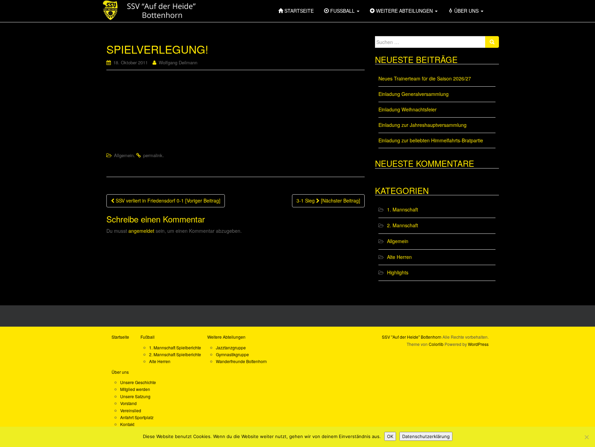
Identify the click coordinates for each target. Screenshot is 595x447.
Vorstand (128, 403)
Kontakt (127, 424)
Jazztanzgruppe (231, 347)
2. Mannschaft (402, 225)
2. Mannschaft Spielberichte (175, 354)
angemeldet (141, 230)
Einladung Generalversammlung (413, 93)
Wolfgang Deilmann (178, 62)
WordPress (478, 344)
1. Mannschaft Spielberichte (175, 347)
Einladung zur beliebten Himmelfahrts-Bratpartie (430, 140)
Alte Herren (399, 256)
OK (390, 436)
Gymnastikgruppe (232, 354)
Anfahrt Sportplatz (137, 417)
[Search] (492, 42)
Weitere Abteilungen (226, 337)
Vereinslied (130, 410)
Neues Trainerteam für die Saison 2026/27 (424, 78)
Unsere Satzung (135, 396)
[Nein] (586, 437)
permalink (153, 155)
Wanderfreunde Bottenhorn (241, 361)
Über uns (120, 372)
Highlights (397, 272)
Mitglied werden (135, 389)
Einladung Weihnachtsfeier (407, 109)
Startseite (120, 337)
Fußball (147, 337)
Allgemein (124, 155)
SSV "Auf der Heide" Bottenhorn (411, 337)
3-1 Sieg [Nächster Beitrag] (328, 200)
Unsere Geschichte (138, 382)
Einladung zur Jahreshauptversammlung (422, 124)
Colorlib (436, 344)
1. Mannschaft (402, 209)
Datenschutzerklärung (426, 436)
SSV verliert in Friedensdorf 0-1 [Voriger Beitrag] (167, 200)
